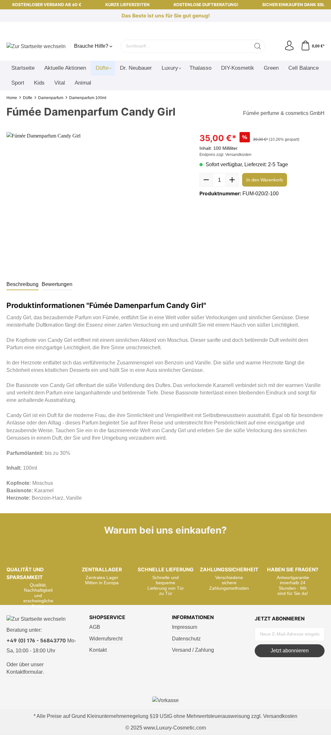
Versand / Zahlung (193, 650)
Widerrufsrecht (106, 638)
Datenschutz (186, 638)
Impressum (184, 627)
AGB (94, 627)
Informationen (193, 617)
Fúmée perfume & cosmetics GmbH (284, 113)
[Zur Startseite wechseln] (36, 46)
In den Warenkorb (264, 179)
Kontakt (98, 650)
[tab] (22, 284)
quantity (219, 179)
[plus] (232, 179)
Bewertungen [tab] (57, 284)
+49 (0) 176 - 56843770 (36, 641)
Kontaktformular (24, 672)
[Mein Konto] (289, 46)
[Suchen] (258, 46)
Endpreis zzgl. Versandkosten (225, 154)
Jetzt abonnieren (290, 650)
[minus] (206, 179)
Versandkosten (280, 716)
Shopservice (107, 617)
